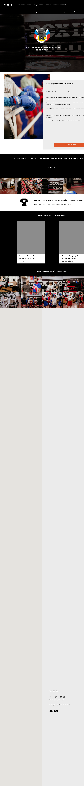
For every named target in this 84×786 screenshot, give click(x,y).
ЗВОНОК (51, 167)
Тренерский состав (73, 12)
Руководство (48, 12)
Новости (14, 12)
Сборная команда (59, 12)
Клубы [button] (6, 12)
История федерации (35, 12)
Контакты (23, 12)
